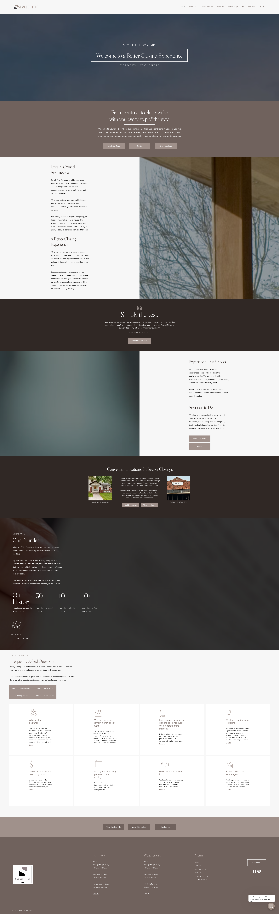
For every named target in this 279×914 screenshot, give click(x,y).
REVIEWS (198, 873)
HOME (197, 862)
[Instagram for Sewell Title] (259, 871)
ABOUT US (198, 866)
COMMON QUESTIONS (202, 876)
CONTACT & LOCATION (201, 880)
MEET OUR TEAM (200, 869)
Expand (31, 745)
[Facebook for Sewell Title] (254, 871)
